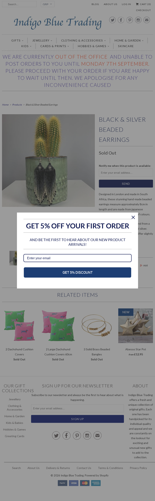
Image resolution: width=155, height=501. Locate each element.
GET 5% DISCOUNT (78, 272)
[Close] (133, 217)
